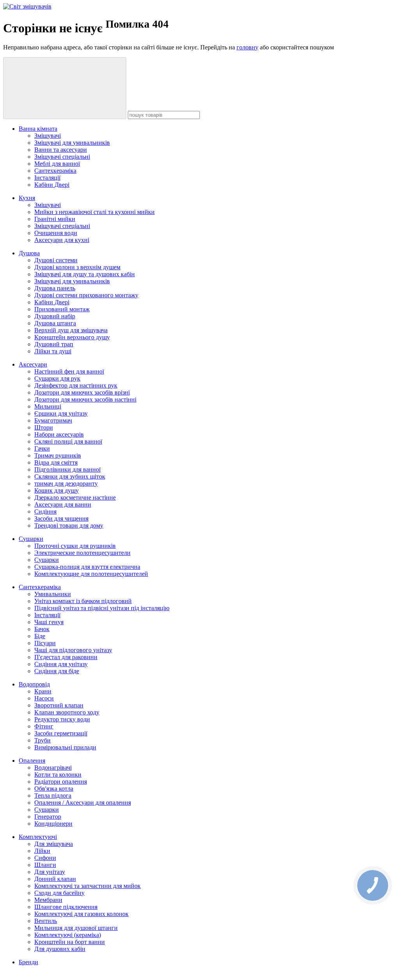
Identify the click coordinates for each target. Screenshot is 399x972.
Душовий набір (54, 316)
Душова (29, 253)
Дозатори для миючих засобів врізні (82, 392)
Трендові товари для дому (68, 525)
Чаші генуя (49, 622)
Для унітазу (49, 871)
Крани (42, 691)
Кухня (27, 198)
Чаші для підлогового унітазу (73, 650)
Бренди (28, 962)
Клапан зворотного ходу (66, 712)
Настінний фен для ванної (69, 371)
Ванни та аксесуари (60, 149)
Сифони (45, 857)
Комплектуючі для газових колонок (81, 914)
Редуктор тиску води (62, 719)
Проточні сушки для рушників (75, 545)
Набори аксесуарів (59, 434)
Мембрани (48, 900)
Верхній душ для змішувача (71, 330)
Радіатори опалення (60, 781)
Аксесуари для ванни (62, 504)
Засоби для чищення (61, 518)
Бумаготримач (53, 420)
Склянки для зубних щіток (69, 476)
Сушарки (31, 538)
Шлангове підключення (65, 907)
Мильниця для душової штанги (76, 928)
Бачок (41, 629)
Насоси (44, 698)
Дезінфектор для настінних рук (75, 385)
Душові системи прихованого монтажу (86, 295)
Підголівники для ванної (67, 469)
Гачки (42, 448)
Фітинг (43, 726)
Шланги (45, 864)
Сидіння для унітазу (61, 664)
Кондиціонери (53, 823)
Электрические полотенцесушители (82, 552)
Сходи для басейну (59, 893)
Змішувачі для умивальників (72, 142)
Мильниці (47, 406)
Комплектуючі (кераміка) (67, 935)
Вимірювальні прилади (65, 747)
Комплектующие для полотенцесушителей (91, 573)
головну (247, 47)
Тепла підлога (52, 795)
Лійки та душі (52, 351)
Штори (43, 427)
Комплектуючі (38, 836)
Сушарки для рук (57, 378)
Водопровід (34, 684)
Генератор (47, 816)
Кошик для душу (56, 490)
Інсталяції (47, 177)
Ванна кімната (38, 128)
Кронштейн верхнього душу (72, 337)
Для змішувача (53, 843)
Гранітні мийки (54, 219)
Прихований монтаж (62, 309)
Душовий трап (53, 344)
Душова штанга (55, 323)
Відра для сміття (56, 462)
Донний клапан (55, 879)
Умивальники (52, 594)
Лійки (42, 850)
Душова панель (54, 288)
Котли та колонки (57, 774)
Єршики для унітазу (61, 413)
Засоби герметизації (60, 733)
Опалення (32, 760)
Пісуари (45, 643)
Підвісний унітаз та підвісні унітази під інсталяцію (101, 608)
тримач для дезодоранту (66, 483)
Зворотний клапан (58, 705)
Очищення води (55, 233)
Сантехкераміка (55, 170)
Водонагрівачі (53, 767)
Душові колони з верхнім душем (77, 267)
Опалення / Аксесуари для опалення (82, 802)
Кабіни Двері (51, 184)
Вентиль (45, 921)
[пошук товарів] (64, 88)
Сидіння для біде (56, 671)
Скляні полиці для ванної (68, 441)
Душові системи (56, 260)
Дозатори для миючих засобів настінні (85, 399)
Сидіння (45, 511)
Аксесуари (33, 364)
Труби (42, 740)
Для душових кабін (59, 949)
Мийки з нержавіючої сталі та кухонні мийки (94, 212)
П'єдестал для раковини (65, 657)
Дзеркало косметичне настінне (75, 497)
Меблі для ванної (57, 163)
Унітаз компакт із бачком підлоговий (83, 601)
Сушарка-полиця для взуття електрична (87, 566)
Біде (39, 636)
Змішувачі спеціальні (62, 156)
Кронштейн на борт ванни (69, 942)
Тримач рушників (57, 455)
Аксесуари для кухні (61, 240)
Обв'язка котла (53, 788)
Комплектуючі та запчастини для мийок (87, 886)
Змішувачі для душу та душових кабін (84, 274)
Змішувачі (47, 135)
